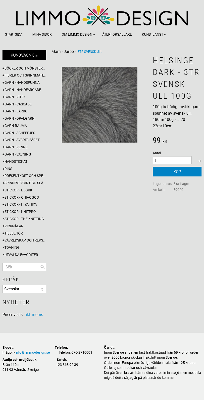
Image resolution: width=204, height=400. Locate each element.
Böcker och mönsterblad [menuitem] (25, 68)
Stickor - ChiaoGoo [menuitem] (21, 197)
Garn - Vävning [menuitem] (17, 154)
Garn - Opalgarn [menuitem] (19, 118)
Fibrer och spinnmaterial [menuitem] (25, 75)
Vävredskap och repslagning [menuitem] (25, 240)
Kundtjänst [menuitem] (152, 34)
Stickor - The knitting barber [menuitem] (25, 218)
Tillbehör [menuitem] (13, 233)
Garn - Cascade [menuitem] (18, 104)
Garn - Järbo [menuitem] (16, 111)
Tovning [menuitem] (12, 247)
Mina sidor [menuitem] (42, 34)
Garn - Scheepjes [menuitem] (19, 132)
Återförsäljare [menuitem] (117, 34)
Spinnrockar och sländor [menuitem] (25, 182)
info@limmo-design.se (32, 352)
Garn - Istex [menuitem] (15, 96)
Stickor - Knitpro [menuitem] (20, 211)
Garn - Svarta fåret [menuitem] (22, 139)
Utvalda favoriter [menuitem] (21, 254)
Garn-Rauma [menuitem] (15, 125)
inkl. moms (33, 314)
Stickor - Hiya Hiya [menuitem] (20, 204)
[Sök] (42, 267)
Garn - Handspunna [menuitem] (22, 82)
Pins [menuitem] (8, 168)
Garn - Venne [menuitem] (16, 147)
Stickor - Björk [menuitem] (18, 190)
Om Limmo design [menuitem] (77, 34)
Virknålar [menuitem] (13, 226)
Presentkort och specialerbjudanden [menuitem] (25, 175)
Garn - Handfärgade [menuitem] (22, 89)
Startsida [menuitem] (13, 34)
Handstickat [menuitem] (15, 161)
